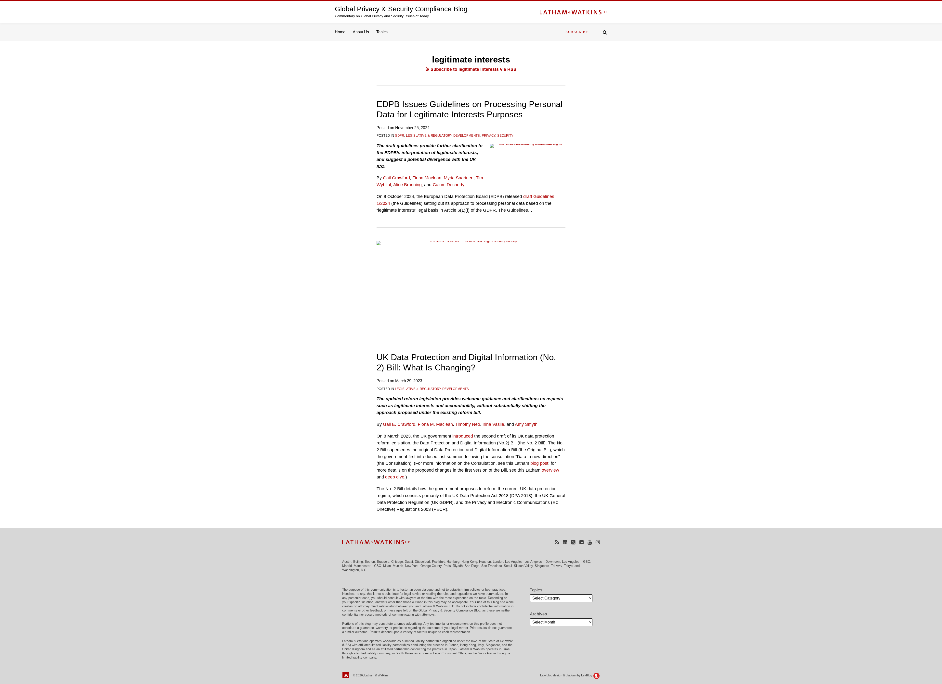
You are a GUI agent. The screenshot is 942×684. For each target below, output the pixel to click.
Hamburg (453, 561)
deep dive (394, 477)
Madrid (347, 566)
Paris (447, 566)
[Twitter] (573, 542)
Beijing (358, 561)
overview (550, 470)
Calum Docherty (448, 184)
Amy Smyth (526, 424)
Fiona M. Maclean (435, 424)
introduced (462, 436)
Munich (398, 566)
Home (340, 32)
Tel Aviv (556, 566)
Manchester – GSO (367, 566)
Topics (382, 32)
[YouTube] (590, 542)
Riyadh (458, 566)
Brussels (383, 561)
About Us (361, 32)
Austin (346, 561)
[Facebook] (581, 542)
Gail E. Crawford (399, 424)
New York (412, 566)
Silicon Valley (523, 566)
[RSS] (557, 542)
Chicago (397, 561)
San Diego (472, 566)
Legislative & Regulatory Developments (443, 135)
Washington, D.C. (354, 570)
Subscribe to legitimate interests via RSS (472, 69)
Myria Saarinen (458, 177)
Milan (387, 566)
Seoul (508, 566)
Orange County (431, 566)
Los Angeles (514, 561)
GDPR (399, 135)
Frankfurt (438, 561)
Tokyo (568, 566)
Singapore (542, 566)
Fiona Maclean (426, 177)
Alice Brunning (407, 184)
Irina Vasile (493, 424)
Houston (485, 561)
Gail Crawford (396, 177)
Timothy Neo (467, 424)
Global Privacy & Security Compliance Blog (401, 9)
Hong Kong (469, 561)
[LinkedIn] (565, 542)
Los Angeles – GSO (576, 561)
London (498, 561)
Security (505, 135)
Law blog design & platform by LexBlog (566, 675)
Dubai (409, 561)
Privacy (488, 135)
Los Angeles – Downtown (542, 561)
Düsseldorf (422, 561)
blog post (539, 463)
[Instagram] (598, 542)
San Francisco (491, 566)
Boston (370, 561)
